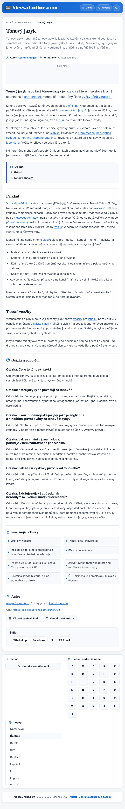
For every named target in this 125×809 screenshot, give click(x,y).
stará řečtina (86, 133)
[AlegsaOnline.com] (31, 8)
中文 (12, 750)
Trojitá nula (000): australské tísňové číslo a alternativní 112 (33, 565)
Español (15, 764)
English (14, 778)
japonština (13, 142)
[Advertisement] (62, 75)
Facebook (39, 640)
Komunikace (25, 22)
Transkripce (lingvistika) (83, 540)
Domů (9, 22)
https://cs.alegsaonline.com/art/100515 (37, 609)
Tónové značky (23, 178)
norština (26, 137)
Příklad (18, 172)
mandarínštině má (20, 203)
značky (77, 319)
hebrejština (103, 133)
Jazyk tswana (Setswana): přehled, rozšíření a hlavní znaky (89, 565)
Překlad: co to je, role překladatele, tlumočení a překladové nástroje (32, 552)
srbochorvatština (44, 137)
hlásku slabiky (42, 323)
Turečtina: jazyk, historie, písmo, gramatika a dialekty (30, 578)
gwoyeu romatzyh (27, 217)
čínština (73, 105)
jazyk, (70, 91)
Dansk (14, 743)
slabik (46, 239)
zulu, (61, 120)
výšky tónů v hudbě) (97, 97)
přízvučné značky (17, 222)
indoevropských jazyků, (71, 110)
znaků (58, 227)
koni (101, 208)
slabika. (55, 133)
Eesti (13, 771)
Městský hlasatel (20, 540)
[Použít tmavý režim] (116, 7)
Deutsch (15, 757)
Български (17, 729)
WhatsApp (20, 640)
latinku (92, 319)
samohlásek (33, 97)
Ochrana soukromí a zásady (95, 796)
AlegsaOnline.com (17, 603)
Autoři (73, 796)
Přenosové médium (80, 550)
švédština (12, 137)
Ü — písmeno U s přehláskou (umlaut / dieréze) (92, 578)
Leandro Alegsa (27, 57)
